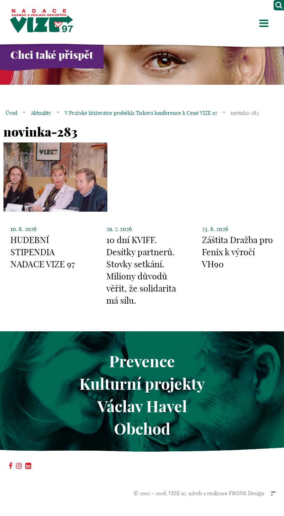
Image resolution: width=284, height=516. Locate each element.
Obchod (142, 429)
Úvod (11, 113)
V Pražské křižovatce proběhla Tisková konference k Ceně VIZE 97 (141, 113)
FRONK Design (246, 493)
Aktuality (41, 113)
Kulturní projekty (142, 384)
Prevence (142, 361)
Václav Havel (142, 406)
